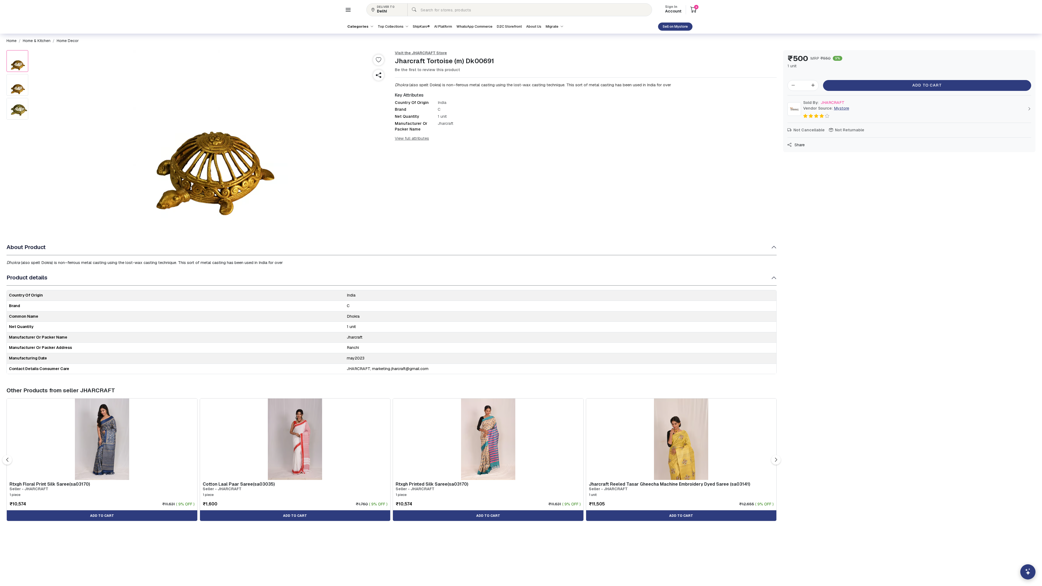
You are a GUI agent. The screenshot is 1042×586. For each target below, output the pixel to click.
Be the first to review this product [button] (427, 69)
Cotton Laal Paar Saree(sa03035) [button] (239, 484)
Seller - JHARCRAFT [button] (28, 489)
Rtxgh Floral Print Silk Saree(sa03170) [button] (49, 484)
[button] (348, 10)
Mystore (841, 108)
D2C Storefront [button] (509, 26)
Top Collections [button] (391, 26)
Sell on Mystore (675, 26)
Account (673, 9)
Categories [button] (358, 26)
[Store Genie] (1027, 571)
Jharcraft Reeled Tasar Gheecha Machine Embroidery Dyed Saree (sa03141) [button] (669, 484)
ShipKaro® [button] (421, 26)
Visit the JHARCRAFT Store (421, 52)
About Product (26, 247)
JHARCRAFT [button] (823, 102)
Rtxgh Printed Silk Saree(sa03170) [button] (432, 484)
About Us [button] (533, 26)
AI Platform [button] (443, 26)
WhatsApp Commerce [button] (474, 26)
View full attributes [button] (412, 138)
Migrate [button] (552, 26)
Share (799, 144)
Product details (27, 277)
